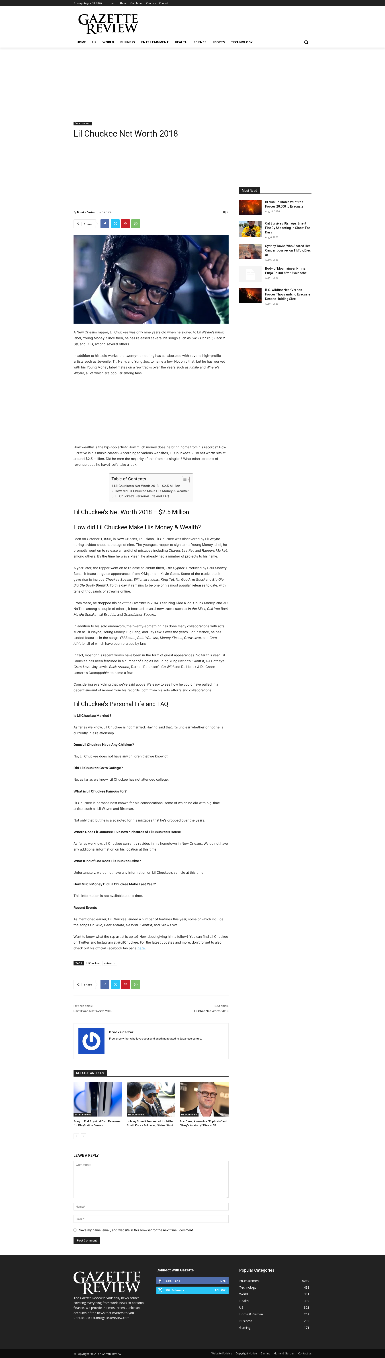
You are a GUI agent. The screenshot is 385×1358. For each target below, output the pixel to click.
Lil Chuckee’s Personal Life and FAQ (142, 496)
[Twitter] (115, 223)
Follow (220, 1290)
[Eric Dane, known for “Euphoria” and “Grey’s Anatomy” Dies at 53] (204, 1099)
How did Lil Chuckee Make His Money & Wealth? (151, 491)
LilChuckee (93, 963)
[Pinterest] (125, 223)
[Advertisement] (192, 81)
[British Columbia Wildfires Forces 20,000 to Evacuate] (250, 207)
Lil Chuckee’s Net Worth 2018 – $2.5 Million (147, 486)
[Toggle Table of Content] (183, 479)
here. (141, 948)
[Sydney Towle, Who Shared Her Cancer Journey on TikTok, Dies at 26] (250, 251)
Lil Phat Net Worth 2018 (211, 1011)
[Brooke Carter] (91, 1041)
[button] (306, 42)
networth (109, 963)
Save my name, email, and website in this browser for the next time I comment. (136, 1230)
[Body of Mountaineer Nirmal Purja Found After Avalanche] (250, 274)
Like (222, 1280)
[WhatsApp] (135, 223)
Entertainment (82, 123)
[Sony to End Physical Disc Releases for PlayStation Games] (98, 1099)
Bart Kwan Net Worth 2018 (93, 1011)
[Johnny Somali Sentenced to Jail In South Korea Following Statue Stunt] (151, 1099)
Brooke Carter (86, 212)
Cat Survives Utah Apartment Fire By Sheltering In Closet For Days (287, 228)
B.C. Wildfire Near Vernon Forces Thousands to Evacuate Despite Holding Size (287, 294)
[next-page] (83, 1136)
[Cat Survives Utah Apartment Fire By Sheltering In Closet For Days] (250, 229)
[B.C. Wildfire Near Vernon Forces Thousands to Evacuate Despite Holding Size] (250, 295)
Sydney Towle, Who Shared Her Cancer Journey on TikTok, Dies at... (288, 250)
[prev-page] (76, 1136)
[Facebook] (104, 223)
